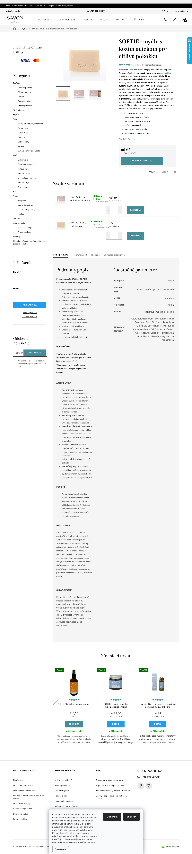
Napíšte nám (18, 780)
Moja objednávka (13, 11)
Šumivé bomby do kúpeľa (29, 150)
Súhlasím (131, 816)
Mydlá (16, 114)
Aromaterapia (19, 223)
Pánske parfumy (25, 92)
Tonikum (21, 214)
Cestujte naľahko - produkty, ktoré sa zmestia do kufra (29, 242)
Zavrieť (138, 171)
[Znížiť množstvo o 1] (108, 210)
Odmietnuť (112, 816)
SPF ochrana (18, 110)
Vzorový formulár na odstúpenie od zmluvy (28, 796)
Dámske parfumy (25, 87)
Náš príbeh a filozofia (64, 780)
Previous (56, 705)
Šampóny (22, 200)
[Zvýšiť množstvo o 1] (120, 210)
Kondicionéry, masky (26, 209)
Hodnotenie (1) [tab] (80, 254)
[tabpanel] (74, 708)
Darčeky (16, 236)
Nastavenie (60, 849)
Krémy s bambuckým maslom (30, 123)
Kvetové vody (23, 186)
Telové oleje (23, 128)
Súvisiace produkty (113, 254)
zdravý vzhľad (164, 73)
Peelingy (21, 137)
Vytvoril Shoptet (172, 846)
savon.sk (148, 785)
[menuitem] (45, 19)
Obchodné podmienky (23, 785)
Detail (115, 724)
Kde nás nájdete (62, 790)
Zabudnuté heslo (29, 316)
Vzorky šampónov (25, 204)
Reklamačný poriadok (22, 808)
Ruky (15, 191)
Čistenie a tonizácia (26, 164)
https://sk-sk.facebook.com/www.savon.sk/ (140, 785)
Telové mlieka (23, 132)
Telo (15, 119)
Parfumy (16, 83)
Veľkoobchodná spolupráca (66, 806)
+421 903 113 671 (152, 771)
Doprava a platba (20, 814)
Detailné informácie (127, 139)
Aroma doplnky (24, 232)
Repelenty (22, 146)
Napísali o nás (61, 796)
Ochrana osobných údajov (24, 790)
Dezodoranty (23, 141)
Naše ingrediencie (63, 785)
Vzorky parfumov (25, 105)
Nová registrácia (30, 312)
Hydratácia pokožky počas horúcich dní (113, 790)
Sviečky (16, 218)
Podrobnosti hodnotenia (151, 65)
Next (176, 705)
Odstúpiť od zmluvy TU (23, 803)
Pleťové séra (23, 168)
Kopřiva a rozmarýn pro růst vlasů (110, 785)
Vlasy (15, 195)
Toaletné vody (24, 101)
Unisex (21, 96)
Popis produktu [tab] (60, 254)
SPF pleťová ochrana (27, 177)
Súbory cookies (20, 819)
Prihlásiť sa (30, 305)
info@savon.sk (151, 777)
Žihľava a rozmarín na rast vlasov (110, 780)
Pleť (14, 155)
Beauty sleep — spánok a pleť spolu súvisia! (111, 797)
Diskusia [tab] (95, 254)
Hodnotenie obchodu (64, 801)
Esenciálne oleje (25, 227)
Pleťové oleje (23, 182)
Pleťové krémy (24, 173)
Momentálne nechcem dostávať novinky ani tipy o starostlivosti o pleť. (32, 363)
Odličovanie (23, 159)
